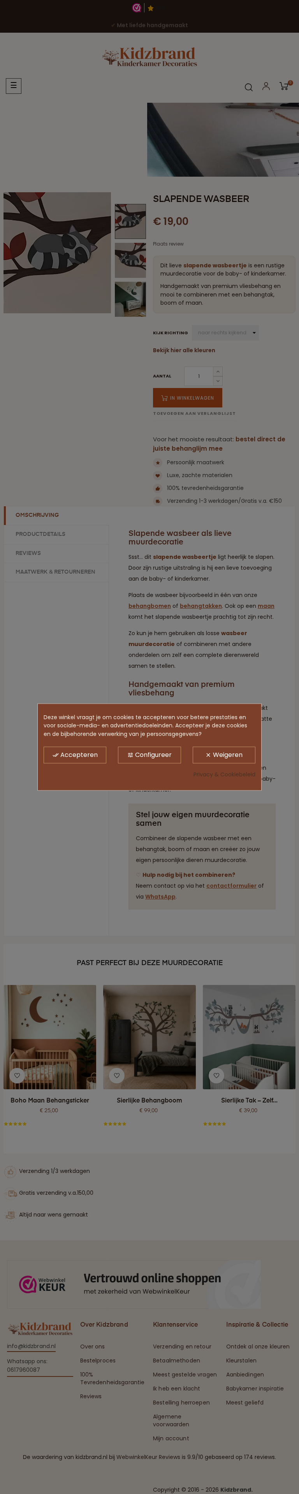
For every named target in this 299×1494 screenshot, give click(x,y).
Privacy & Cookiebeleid (224, 774)
